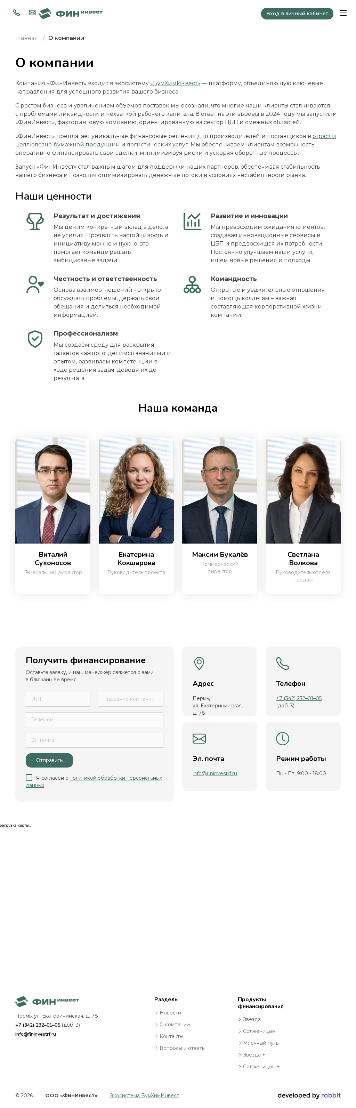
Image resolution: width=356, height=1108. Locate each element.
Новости (170, 1012)
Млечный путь (260, 1043)
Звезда (252, 1019)
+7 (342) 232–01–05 (299, 698)
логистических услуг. (158, 144)
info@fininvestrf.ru (215, 773)
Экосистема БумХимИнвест (144, 1095)
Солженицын (259, 1031)
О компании (175, 1024)
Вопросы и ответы (182, 1048)
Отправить (49, 760)
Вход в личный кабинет (297, 13)
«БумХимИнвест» (175, 83)
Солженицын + (261, 1066)
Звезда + (254, 1054)
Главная (26, 38)
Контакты (171, 1036)
